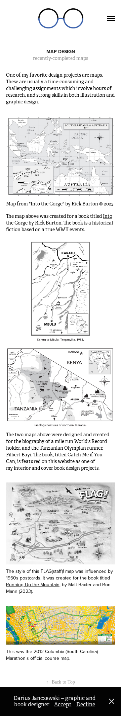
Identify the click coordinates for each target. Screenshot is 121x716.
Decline (85, 704)
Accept (63, 704)
